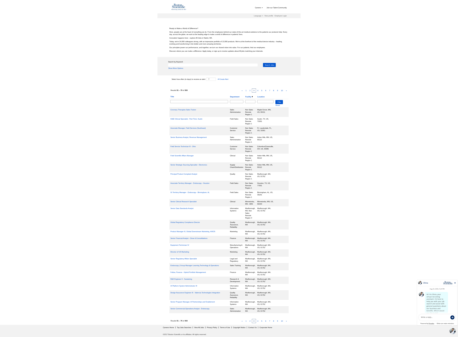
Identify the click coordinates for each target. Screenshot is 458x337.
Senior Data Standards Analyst (181, 208)
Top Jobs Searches (184, 327)
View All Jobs (199, 327)
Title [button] (172, 97)
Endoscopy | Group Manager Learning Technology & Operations (194, 265)
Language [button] (258, 16)
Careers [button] (258, 8)
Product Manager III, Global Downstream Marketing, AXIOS (192, 231)
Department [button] (234, 97)
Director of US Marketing (179, 252)
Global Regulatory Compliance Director (185, 222)
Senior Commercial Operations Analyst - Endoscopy (189, 309)
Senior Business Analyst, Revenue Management (188, 137)
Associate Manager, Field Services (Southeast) (188, 128)
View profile (268, 16)
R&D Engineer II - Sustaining (181, 279)
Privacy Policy (212, 327)
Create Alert (223, 79)
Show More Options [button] (175, 68)
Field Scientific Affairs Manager (182, 156)
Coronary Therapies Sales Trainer (183, 110)
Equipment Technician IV (179, 245)
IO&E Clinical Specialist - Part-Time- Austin (186, 119)
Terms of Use (225, 327)
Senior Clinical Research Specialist (183, 201)
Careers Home (168, 327)
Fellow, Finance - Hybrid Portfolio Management (188, 272)
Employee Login (281, 16)
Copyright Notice (239, 327)
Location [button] (261, 97)
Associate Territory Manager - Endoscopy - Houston (189, 183)
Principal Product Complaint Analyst (183, 174)
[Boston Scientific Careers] (178, 7)
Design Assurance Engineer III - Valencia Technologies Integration (195, 293)
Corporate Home (266, 327)
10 (282, 90)
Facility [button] (248, 97)
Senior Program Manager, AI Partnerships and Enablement (192, 302)
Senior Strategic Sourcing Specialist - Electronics (188, 165)
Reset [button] (278, 105)
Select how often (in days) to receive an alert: (189, 79)
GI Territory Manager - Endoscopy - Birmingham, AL (190, 192)
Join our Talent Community (277, 8)
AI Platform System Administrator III (183, 286)
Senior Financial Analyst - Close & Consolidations (188, 238)
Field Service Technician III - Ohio (183, 146)
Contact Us (252, 327)
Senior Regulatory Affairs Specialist (183, 259)
